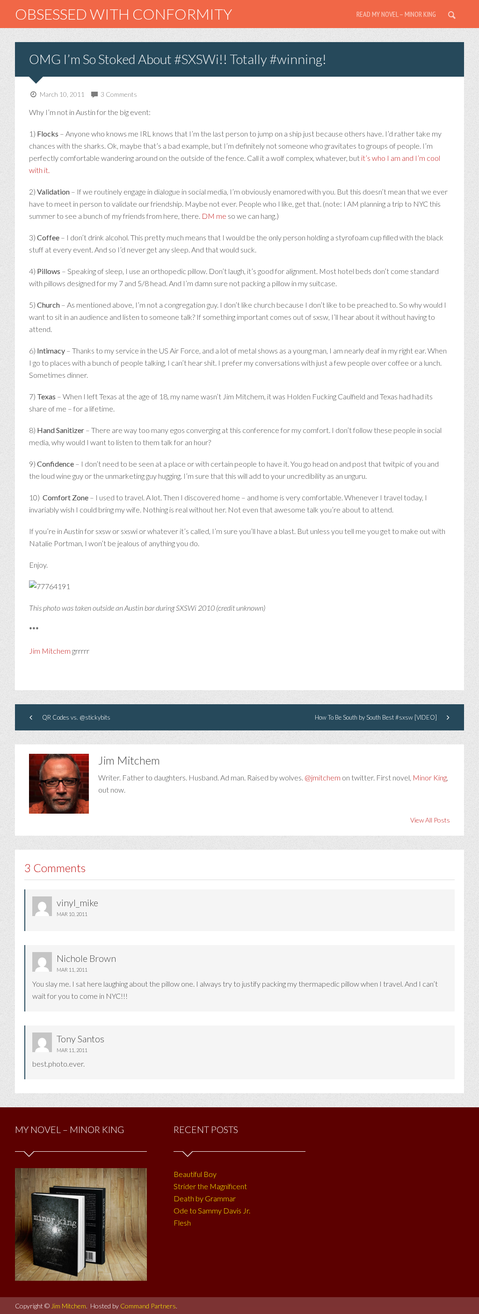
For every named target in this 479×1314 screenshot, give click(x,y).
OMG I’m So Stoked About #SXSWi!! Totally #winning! (178, 59)
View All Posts (430, 820)
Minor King (430, 777)
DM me (215, 215)
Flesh (182, 1222)
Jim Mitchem (50, 650)
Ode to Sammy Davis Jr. (212, 1210)
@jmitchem (323, 777)
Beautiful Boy (195, 1174)
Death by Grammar (205, 1198)
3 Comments (119, 94)
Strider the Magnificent (210, 1186)
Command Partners (148, 1306)
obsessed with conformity (123, 14)
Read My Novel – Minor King (396, 14)
